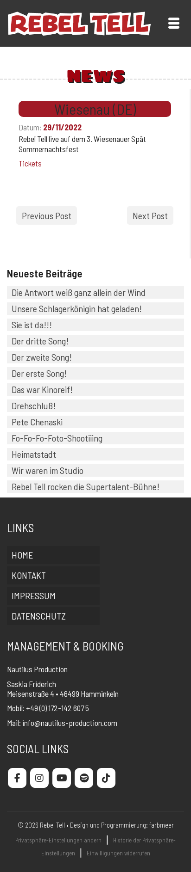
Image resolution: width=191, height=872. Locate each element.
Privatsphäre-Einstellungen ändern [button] (58, 840)
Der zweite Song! (42, 356)
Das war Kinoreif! (42, 389)
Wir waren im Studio (47, 470)
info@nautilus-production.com (69, 722)
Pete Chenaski (37, 421)
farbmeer (161, 825)
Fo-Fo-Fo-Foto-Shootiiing (57, 437)
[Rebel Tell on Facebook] (17, 778)
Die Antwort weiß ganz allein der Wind (79, 292)
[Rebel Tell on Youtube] (61, 778)
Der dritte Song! (40, 340)
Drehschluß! (34, 405)
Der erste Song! (39, 373)
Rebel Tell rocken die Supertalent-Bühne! (85, 486)
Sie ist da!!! (32, 324)
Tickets (30, 163)
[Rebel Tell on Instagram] (39, 778)
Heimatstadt (34, 454)
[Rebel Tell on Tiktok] (106, 778)
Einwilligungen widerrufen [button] (118, 853)
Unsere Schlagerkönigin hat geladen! (77, 308)
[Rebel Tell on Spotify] (84, 778)
